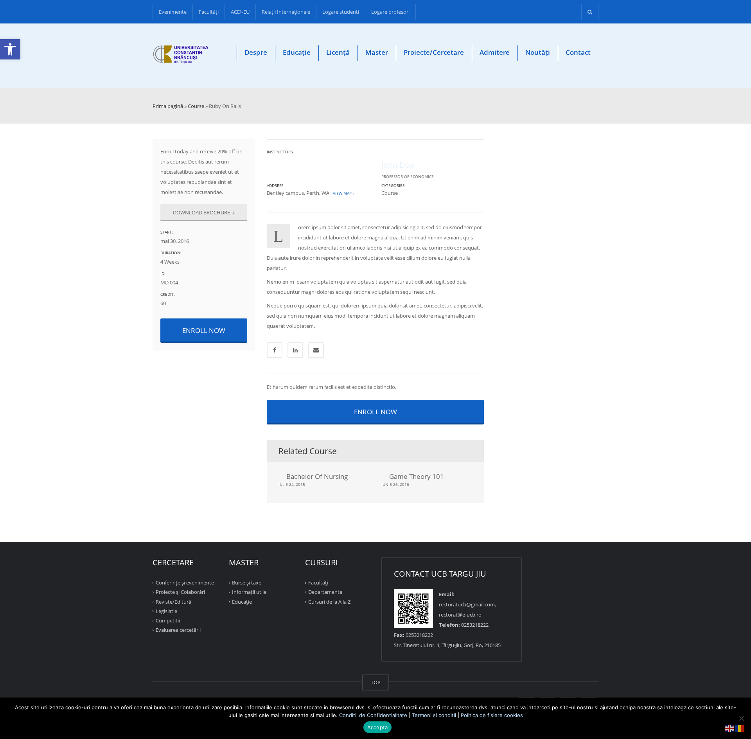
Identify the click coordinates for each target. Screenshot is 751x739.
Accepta (377, 727)
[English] (730, 727)
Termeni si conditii (434, 715)
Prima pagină (168, 106)
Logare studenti (340, 11)
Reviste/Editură (173, 601)
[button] (10, 49)
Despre (255, 52)
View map (342, 193)
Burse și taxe (246, 582)
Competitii (168, 620)
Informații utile (249, 591)
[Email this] (316, 350)
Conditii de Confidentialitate (373, 715)
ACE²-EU (240, 11)
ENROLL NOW (203, 330)
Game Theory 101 (416, 476)
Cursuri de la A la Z (329, 601)
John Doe (397, 165)
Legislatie (166, 611)
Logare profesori (390, 11)
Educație (297, 52)
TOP (376, 682)
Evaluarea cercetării (178, 629)
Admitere (495, 52)
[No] (741, 718)
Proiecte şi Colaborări (180, 591)
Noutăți (537, 52)
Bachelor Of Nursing (317, 476)
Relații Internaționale (286, 11)
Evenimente (173, 11)
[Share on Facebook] (274, 350)
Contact (578, 52)
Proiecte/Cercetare (434, 52)
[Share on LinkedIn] (295, 350)
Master (376, 52)
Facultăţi (209, 11)
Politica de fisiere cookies (492, 715)
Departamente (325, 591)
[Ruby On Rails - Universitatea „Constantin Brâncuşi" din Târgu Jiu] (181, 55)
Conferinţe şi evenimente (185, 582)
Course (196, 106)
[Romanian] (740, 727)
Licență (338, 52)
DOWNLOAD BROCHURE (202, 212)
